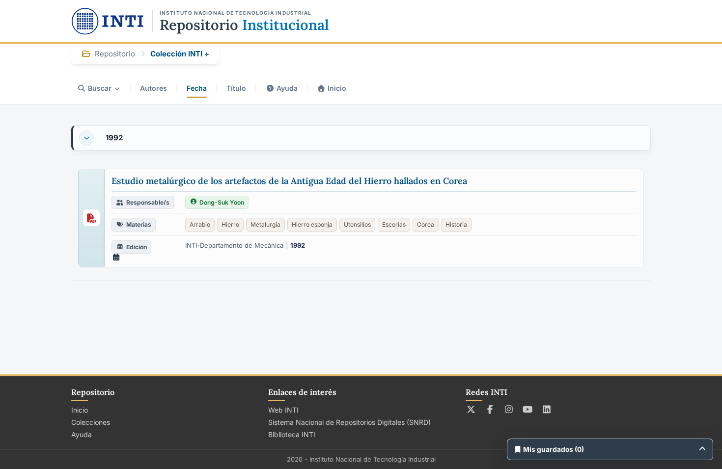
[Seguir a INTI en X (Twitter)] (471, 409)
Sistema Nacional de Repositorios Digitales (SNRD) (349, 422)
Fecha (197, 88)
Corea (425, 224)
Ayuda (287, 88)
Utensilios (357, 224)
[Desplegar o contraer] (86, 137)
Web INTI (283, 410)
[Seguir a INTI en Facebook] (490, 409)
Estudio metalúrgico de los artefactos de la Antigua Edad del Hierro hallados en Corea (289, 180)
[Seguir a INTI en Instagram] (509, 409)
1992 (114, 137)
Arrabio (200, 224)
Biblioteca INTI (291, 434)
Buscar (99, 88)
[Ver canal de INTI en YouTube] (527, 409)
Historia (456, 224)
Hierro (230, 224)
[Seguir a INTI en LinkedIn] (547, 409)
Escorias (394, 224)
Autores (153, 88)
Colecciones (90, 422)
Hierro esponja (312, 224)
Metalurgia (265, 224)
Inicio (337, 88)
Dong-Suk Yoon (221, 202)
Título (236, 88)
